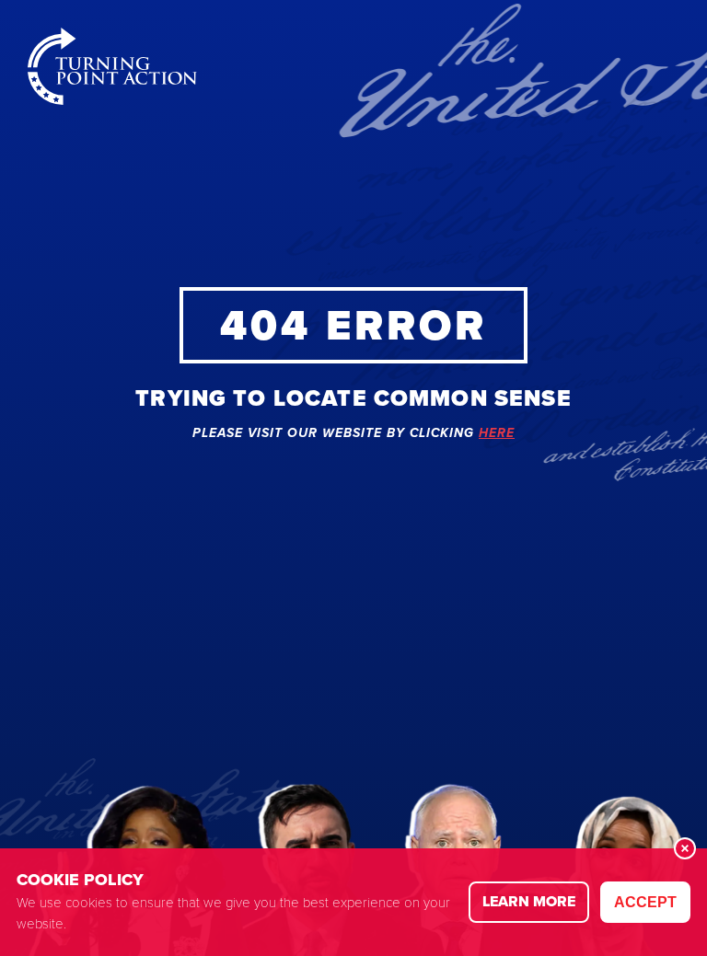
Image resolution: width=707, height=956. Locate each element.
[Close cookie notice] (685, 848)
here (497, 434)
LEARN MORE (528, 901)
